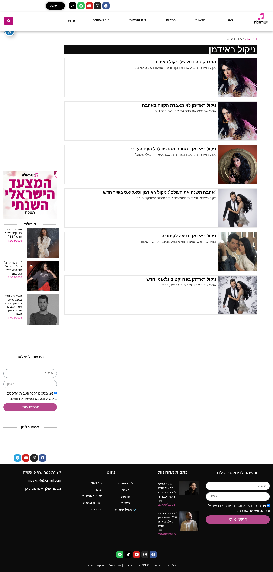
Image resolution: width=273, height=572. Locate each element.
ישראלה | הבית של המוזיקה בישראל (110, 565)
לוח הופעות (137, 20)
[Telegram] (17, 458)
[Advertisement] (30, 103)
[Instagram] (97, 5)
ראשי (229, 20)
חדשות (200, 20)
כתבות (171, 20)
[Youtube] (89, 5)
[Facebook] (106, 5)
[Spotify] (81, 5)
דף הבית (251, 38)
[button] (55, 6)
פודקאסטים (101, 20)
